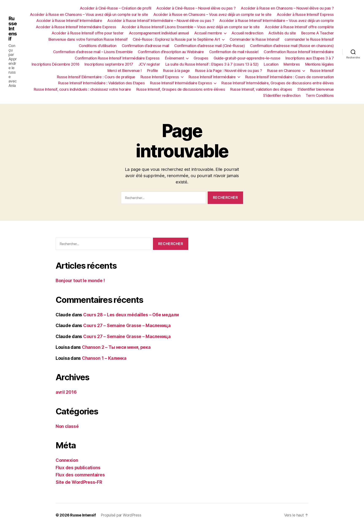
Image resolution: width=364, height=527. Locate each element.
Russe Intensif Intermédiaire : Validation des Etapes (101, 83)
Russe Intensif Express (160, 77)
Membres (292, 64)
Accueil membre (208, 33)
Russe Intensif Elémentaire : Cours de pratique (96, 77)
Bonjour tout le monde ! (80, 280)
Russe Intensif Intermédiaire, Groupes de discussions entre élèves (277, 83)
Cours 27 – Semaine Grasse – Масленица (127, 325)
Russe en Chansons (284, 70)
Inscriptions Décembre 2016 (55, 64)
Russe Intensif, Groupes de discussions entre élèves (180, 89)
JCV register (149, 64)
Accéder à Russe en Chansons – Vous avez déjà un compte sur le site (89, 14)
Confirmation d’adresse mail (145, 45)
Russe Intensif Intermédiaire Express (181, 83)
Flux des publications (78, 467)
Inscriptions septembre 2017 (108, 64)
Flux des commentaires (80, 474)
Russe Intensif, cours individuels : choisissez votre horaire (82, 89)
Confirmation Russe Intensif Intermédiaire (299, 52)
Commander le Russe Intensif (255, 39)
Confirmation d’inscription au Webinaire (171, 52)
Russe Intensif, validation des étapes (261, 89)
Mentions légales (319, 64)
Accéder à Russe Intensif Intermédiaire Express (76, 27)
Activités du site (282, 33)
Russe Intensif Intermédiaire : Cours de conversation (289, 77)
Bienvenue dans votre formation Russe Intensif (88, 39)
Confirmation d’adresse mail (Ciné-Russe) (209, 45)
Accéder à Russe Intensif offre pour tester (88, 33)
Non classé (67, 426)
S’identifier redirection (281, 95)
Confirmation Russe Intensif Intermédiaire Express (117, 58)
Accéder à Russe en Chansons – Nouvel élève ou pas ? (287, 8)
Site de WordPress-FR (79, 482)
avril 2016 (66, 392)
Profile (152, 70)
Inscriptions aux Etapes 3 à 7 (309, 58)
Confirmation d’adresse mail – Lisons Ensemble (93, 52)
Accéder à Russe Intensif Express (305, 14)
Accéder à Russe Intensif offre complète (299, 27)
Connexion (67, 460)
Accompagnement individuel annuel (159, 33)
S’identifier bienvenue (315, 89)
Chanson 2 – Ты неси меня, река (116, 347)
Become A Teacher (317, 33)
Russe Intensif (12, 28)
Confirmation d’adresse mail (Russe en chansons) (292, 45)
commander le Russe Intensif (309, 39)
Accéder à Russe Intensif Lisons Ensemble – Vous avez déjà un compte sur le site (191, 27)
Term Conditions (320, 95)
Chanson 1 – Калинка (104, 358)
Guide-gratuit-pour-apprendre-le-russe (247, 58)
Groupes (201, 58)
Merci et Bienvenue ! (124, 70)
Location (271, 64)
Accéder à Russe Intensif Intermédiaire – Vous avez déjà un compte (276, 20)
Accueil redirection (247, 33)
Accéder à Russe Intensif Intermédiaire (69, 20)
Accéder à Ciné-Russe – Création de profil (115, 8)
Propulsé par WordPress (121, 515)
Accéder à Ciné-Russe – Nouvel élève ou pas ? (196, 8)
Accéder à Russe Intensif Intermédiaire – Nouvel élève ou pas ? (160, 20)
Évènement (174, 58)
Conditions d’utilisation (97, 45)
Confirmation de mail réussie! (234, 52)
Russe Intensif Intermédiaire (212, 77)
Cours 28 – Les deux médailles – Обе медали (131, 314)
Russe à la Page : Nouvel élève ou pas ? (228, 70)
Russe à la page (176, 70)
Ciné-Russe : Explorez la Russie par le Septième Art (176, 39)
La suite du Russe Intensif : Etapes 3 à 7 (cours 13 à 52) (212, 64)
